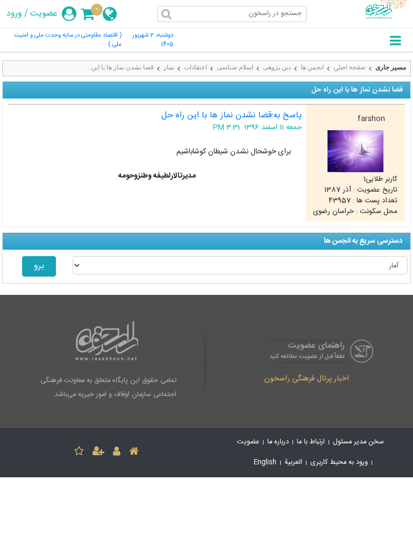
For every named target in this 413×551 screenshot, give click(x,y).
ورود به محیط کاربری (339, 462)
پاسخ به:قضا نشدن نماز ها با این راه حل (231, 115)
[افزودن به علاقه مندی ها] (79, 453)
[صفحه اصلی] (134, 453)
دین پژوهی (277, 67)
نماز (168, 67)
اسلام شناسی (235, 67)
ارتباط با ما (311, 442)
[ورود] (117, 453)
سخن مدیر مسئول (358, 442)
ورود (14, 14)
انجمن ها (312, 67)
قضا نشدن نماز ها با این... (120, 67)
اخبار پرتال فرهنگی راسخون (306, 379)
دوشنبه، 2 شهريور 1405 (152, 40)
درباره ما (278, 442)
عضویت (44, 14)
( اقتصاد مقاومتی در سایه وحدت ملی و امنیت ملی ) (68, 40)
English (265, 462)
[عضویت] (98, 453)
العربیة (293, 462)
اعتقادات (195, 67)
